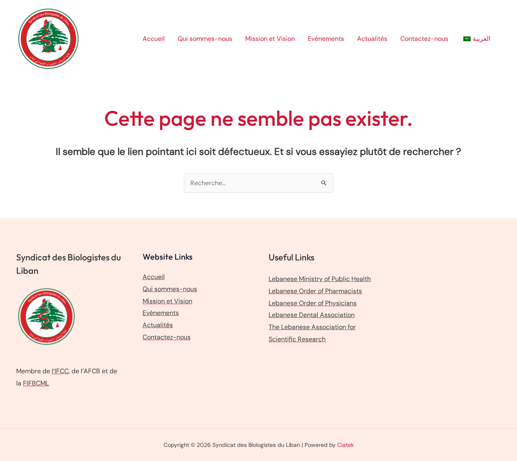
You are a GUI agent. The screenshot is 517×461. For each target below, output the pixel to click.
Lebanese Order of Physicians (313, 303)
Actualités (372, 38)
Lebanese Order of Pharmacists (315, 291)
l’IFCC (60, 371)
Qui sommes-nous (205, 38)
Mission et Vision (270, 38)
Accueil (154, 38)
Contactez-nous (424, 38)
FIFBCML (36, 383)
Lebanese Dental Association (312, 315)
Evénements (326, 38)
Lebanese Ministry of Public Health (320, 279)
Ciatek (345, 444)
